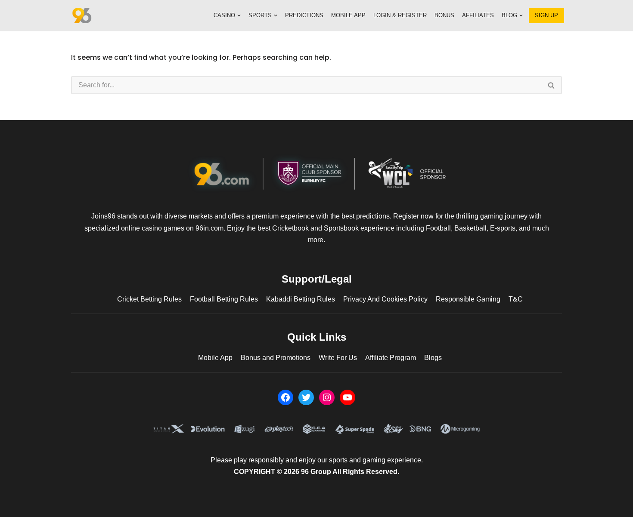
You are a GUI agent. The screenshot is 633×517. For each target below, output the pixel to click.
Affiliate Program (390, 357)
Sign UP (546, 15)
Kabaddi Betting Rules (300, 299)
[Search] (551, 85)
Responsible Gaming (468, 299)
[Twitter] (306, 397)
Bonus (444, 15)
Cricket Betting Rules (149, 299)
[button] (239, 15)
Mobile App (348, 15)
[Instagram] (327, 397)
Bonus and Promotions (275, 357)
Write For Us (338, 357)
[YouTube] (347, 397)
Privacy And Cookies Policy (385, 299)
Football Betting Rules (224, 299)
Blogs (433, 357)
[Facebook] (285, 397)
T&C (516, 299)
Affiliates (478, 15)
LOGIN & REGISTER (400, 15)
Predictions (304, 15)
